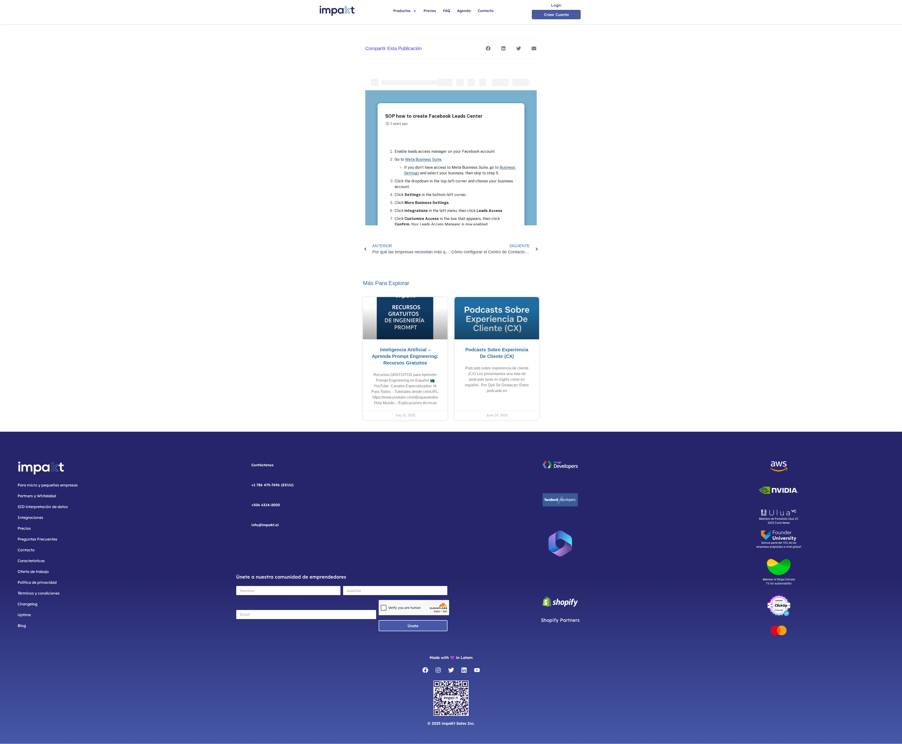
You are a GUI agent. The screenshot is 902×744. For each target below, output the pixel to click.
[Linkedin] (464, 670)
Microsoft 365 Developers (560, 570)
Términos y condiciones (39, 593)
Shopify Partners (560, 620)
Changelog (27, 604)
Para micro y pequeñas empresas (48, 485)
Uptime (24, 614)
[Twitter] (451, 670)
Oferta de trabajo (33, 571)
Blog (22, 625)
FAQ (446, 10)
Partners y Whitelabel (37, 495)
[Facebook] (425, 670)
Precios (430, 10)
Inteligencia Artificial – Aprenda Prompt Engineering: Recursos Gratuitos (405, 356)
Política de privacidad (37, 582)
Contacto (486, 10)
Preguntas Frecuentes (37, 539)
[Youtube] (477, 670)
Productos (402, 10)
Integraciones (30, 517)
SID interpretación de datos (43, 506)
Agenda (464, 10)
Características (31, 560)
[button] (488, 48)
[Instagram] (438, 670)
